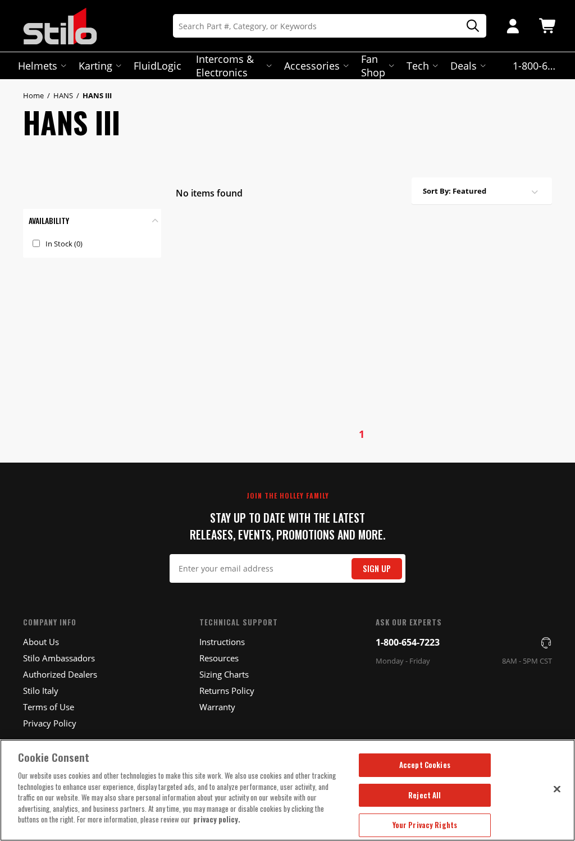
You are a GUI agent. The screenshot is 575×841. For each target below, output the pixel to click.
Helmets (37, 65)
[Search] (469, 26)
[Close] (557, 788)
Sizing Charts (224, 674)
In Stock (64, 244)
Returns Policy (226, 690)
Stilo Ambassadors (59, 658)
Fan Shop (373, 65)
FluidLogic (157, 65)
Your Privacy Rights (425, 824)
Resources (219, 658)
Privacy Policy (49, 723)
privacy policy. (216, 819)
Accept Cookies (424, 764)
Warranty (217, 706)
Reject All (424, 795)
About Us (41, 641)
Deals (463, 65)
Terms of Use (48, 706)
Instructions (222, 641)
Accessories (312, 65)
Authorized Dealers (60, 674)
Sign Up (377, 568)
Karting (95, 65)
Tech (418, 65)
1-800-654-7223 (408, 642)
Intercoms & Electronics (225, 65)
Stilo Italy (40, 690)
